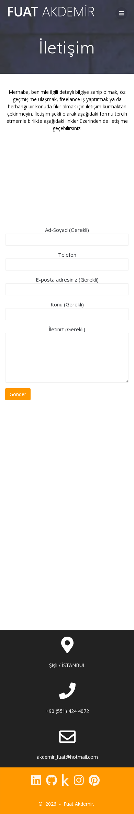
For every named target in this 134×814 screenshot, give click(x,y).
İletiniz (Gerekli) (67, 329)
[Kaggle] (65, 780)
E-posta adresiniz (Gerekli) (67, 279)
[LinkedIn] (36, 780)
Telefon (67, 254)
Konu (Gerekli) (67, 304)
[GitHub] (51, 780)
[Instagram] (79, 780)
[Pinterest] (94, 780)
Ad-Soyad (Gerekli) (67, 229)
